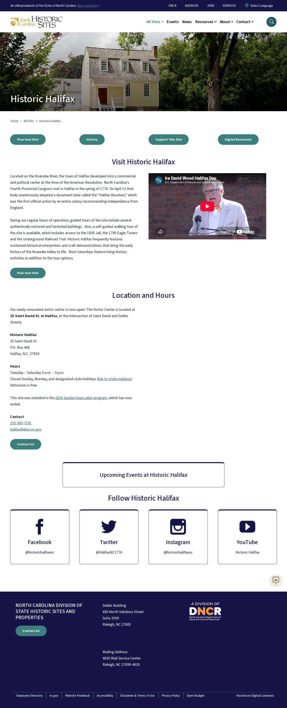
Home (14, 121)
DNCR (172, 5)
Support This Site (168, 139)
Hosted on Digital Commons (255, 695)
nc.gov (54, 695)
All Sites (29, 121)
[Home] (37, 17)
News (187, 22)
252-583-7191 (21, 423)
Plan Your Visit (28, 139)
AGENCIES (192, 5)
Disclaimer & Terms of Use (137, 695)
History (92, 139)
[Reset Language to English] (247, 6)
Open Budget (196, 695)
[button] (271, 22)
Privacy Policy (171, 695)
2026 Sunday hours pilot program (81, 398)
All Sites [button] (153, 22)
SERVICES (229, 5)
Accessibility (105, 695)
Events (173, 22)
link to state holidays (114, 379)
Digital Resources (238, 139)
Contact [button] (243, 22)
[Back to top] (276, 580)
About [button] (225, 22)
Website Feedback (77, 695)
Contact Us (25, 444)
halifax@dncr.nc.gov (25, 429)
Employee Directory (29, 695)
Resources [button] (204, 22)
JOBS (210, 5)
